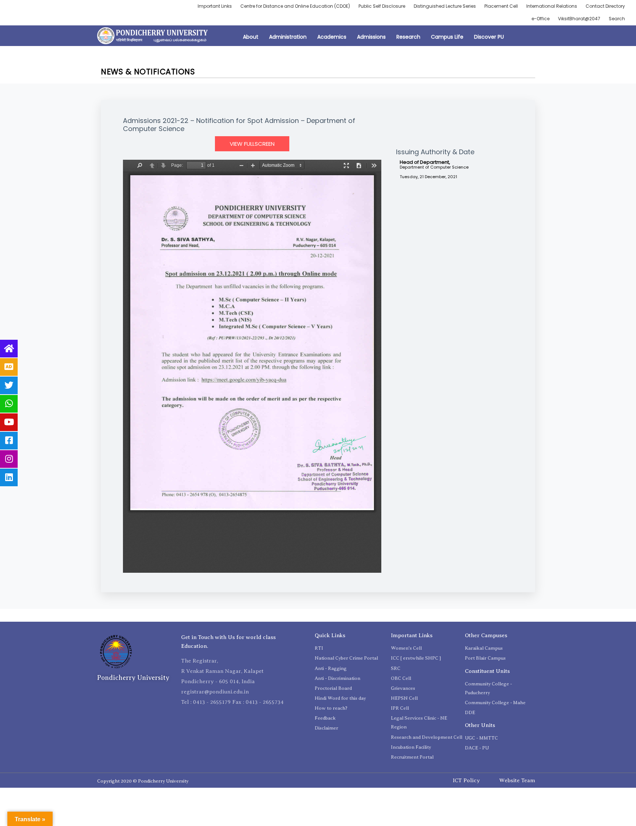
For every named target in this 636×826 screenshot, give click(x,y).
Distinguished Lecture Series (445, 6)
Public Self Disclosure (381, 6)
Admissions (371, 36)
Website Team (517, 780)
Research (408, 36)
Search (617, 18)
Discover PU (489, 36)
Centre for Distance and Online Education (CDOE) (295, 6)
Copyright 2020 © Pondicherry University (142, 781)
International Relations (551, 6)
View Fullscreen (252, 144)
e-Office (540, 18)
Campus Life (447, 36)
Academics (331, 36)
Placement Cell (501, 6)
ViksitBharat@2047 (579, 18)
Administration (288, 36)
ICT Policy (466, 780)
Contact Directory (605, 6)
